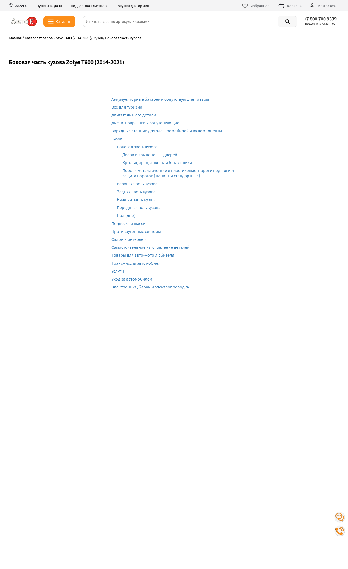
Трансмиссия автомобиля (135, 263)
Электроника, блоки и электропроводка (150, 287)
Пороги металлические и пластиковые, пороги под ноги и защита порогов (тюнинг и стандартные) (178, 173)
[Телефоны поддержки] (339, 530)
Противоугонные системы (136, 231)
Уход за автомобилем (131, 279)
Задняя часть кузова (136, 191)
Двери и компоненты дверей (149, 154)
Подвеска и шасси (128, 223)
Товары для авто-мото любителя (142, 255)
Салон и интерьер (128, 239)
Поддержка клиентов (89, 6)
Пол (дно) (126, 215)
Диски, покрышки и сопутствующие (145, 122)
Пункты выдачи (49, 6)
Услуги (117, 271)
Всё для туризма (126, 107)
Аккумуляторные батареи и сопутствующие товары (160, 99)
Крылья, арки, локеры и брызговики (157, 162)
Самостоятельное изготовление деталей (150, 247)
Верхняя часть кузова (137, 183)
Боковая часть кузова (137, 146)
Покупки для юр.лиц (132, 6)
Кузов (116, 139)
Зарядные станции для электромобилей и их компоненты (166, 130)
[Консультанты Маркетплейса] (339, 517)
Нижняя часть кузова (137, 199)
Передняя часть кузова (138, 207)
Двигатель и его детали (133, 115)
